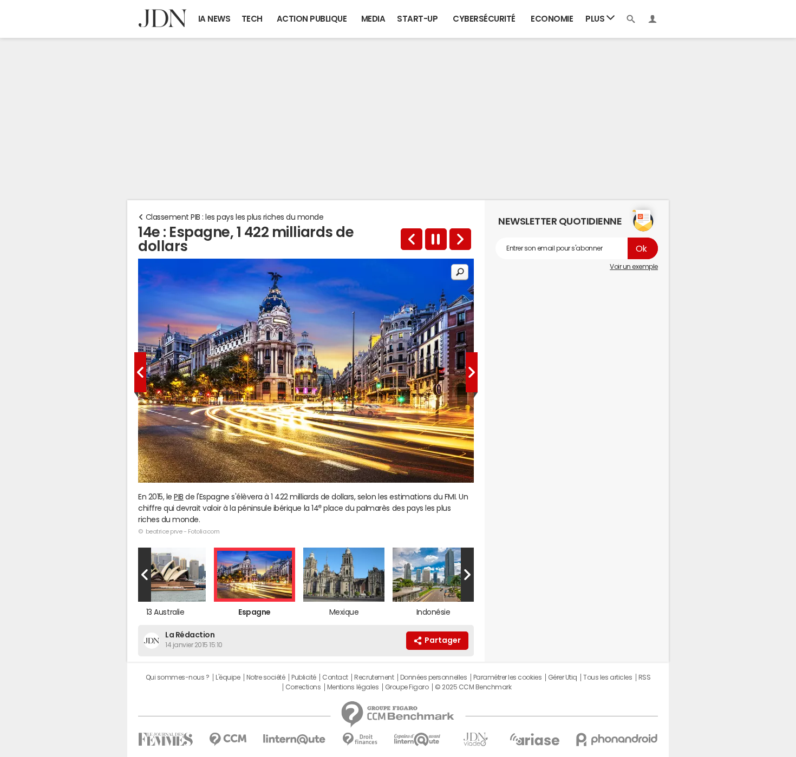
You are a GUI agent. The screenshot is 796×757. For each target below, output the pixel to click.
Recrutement (374, 677)
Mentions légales (353, 687)
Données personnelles (433, 677)
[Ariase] (534, 739)
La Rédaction (189, 634)
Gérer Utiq (562, 677)
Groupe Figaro (407, 687)
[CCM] (227, 739)
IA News (214, 19)
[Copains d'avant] (417, 739)
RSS (644, 677)
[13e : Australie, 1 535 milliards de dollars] (411, 239)
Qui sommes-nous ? (178, 677)
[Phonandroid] (617, 739)
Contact (335, 677)
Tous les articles (607, 677)
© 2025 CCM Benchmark (473, 687)
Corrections (303, 687)
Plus (595, 19)
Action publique (312, 19)
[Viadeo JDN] (475, 739)
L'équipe (228, 677)
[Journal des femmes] (165, 739)
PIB (179, 497)
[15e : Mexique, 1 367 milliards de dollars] (460, 239)
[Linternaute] (294, 739)
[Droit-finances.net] (359, 739)
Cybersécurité (484, 19)
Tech (252, 19)
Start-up (417, 19)
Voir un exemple (634, 267)
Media (373, 19)
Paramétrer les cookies (507, 677)
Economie (552, 19)
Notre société (265, 677)
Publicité (303, 677)
